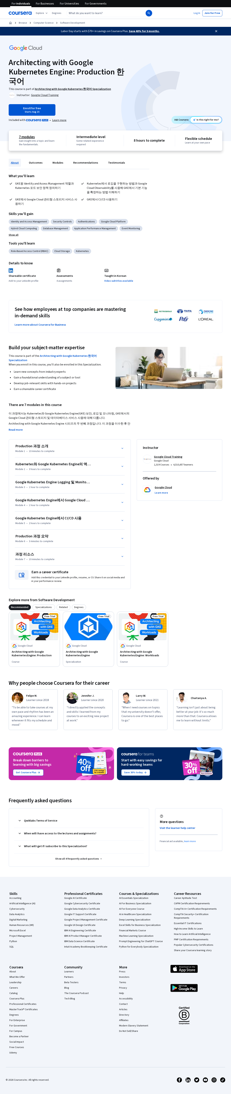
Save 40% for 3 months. (144, 31)
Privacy (123, 988)
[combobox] (102, 13)
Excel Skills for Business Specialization (140, 925)
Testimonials (116, 163)
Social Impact (16, 1042)
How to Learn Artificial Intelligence (192, 934)
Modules (58, 163)
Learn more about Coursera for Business (40, 325)
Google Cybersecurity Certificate (82, 903)
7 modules (27, 136)
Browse (23, 23)
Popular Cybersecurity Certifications (193, 945)
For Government (18, 1026)
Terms (122, 982)
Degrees (14, 1015)
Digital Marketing (18, 920)
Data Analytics (17, 914)
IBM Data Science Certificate (79, 941)
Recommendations (85, 163)
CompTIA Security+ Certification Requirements (191, 916)
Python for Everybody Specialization (138, 947)
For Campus (15, 1031)
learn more (190, 841)
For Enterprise (17, 1020)
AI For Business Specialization (135, 903)
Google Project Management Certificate (85, 920)
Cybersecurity (17, 909)
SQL (11, 947)
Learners (69, 971)
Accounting (15, 898)
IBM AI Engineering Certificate (80, 930)
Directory (124, 1015)
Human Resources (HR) (21, 925)
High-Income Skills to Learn (188, 929)
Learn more (59, 120)
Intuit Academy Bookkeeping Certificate (85, 947)
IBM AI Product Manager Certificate (83, 936)
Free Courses (16, 1047)
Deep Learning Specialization (134, 920)
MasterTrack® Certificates (23, 1009)
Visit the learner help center (177, 828)
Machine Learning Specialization (136, 936)
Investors (124, 977)
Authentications (86, 221)
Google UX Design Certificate (79, 925)
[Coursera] (20, 13)
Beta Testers (71, 982)
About (15, 163)
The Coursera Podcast (76, 993)
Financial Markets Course (132, 930)
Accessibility (126, 998)
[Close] (216, 31)
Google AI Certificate (75, 898)
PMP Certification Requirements (191, 939)
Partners (68, 977)
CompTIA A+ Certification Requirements (195, 909)
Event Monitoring (131, 228)
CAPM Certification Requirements (192, 903)
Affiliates (123, 1020)
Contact (123, 1004)
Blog (66, 988)
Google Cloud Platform (113, 221)
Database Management (55, 228)
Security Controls (62, 221)
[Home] (10, 23)
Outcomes (35, 163)
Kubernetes (82, 251)
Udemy (13, 1053)
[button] (57, 13)
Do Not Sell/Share (128, 1031)
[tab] (20, 607)
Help (121, 993)
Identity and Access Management (29, 221)
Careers (13, 988)
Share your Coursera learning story (193, 950)
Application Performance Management (95, 228)
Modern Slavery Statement (133, 1026)
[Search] (149, 13)
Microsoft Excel (17, 930)
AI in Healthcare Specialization (135, 914)
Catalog (13, 993)
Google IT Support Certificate (80, 914)
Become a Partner (19, 1036)
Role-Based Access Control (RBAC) (29, 251)
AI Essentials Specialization (133, 898)
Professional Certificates (22, 1004)
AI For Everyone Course (131, 909)
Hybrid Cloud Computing (24, 228)
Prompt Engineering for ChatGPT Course (141, 941)
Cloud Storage (62, 251)
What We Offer (17, 977)
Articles (123, 1009)
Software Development (72, 23)
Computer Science (44, 23)
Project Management (20, 936)
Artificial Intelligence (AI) (22, 903)
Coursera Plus (16, 998)
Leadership (15, 982)
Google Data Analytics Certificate (82, 909)
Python (13, 941)
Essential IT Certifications (188, 923)
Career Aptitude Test (185, 898)
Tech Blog (69, 998)
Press (122, 971)
